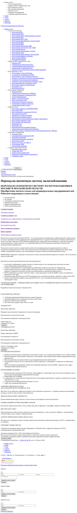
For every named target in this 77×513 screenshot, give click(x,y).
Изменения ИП (17, 92)
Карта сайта (33, 465)
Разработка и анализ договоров (22, 115)
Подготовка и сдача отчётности (22, 73)
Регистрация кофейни (19, 58)
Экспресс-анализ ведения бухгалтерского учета (27, 81)
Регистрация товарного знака (21, 120)
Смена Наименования (19, 97)
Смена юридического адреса (21, 105)
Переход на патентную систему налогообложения (28, 78)
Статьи (7, 19)
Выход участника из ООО (20, 98)
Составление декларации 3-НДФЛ (23, 75)
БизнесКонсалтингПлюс (16, 26)
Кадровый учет (17, 86)
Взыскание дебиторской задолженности (25, 154)
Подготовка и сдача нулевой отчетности (25, 76)
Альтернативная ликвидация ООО (23, 66)
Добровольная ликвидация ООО (22, 64)
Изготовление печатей (19, 114)
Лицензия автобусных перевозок (22, 139)
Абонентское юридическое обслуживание (25, 129)
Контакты (8, 22)
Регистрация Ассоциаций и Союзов (23, 51)
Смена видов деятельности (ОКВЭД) (24, 93)
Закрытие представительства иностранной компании (29, 70)
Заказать (4, 325)
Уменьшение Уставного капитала (22, 103)
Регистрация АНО (18, 53)
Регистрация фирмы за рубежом (22, 56)
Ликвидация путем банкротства (22, 68)
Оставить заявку (6, 438)
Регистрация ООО (18, 34)
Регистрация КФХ (18, 42)
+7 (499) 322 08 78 (6, 169)
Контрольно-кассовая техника (21, 117)
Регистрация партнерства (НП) (22, 46)
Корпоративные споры (19, 149)
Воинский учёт (17, 124)
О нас (6, 17)
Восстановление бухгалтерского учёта (24, 83)
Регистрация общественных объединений (25, 54)
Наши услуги (9, 29)
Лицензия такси (17, 134)
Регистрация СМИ (18, 144)
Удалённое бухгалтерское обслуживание (25, 80)
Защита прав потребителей (20, 153)
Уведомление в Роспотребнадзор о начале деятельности (30, 119)
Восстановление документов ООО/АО (24, 112)
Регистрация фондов (18, 49)
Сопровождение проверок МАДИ (23, 136)
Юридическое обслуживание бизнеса (24, 127)
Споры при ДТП (17, 151)
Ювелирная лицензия (19, 137)
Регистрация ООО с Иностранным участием (26, 36)
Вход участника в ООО (19, 100)
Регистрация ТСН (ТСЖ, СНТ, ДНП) (24, 47)
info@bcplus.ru (7, 458)
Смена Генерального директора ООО (24, 95)
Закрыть (4, 482)
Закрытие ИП (16, 63)
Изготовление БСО (18, 88)
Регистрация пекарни (19, 59)
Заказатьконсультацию (17, 168)
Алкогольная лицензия (19, 146)
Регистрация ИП (17, 32)
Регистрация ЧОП (18, 37)
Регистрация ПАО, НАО (20, 39)
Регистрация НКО (18, 44)
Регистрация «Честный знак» (21, 122)
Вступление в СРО (18, 141)
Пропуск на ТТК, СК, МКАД (21, 142)
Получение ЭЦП (17, 110)
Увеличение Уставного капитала (22, 102)
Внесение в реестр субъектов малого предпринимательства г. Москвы (34, 130)
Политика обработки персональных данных (15, 465)
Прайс (7, 16)
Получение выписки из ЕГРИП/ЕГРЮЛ (25, 108)
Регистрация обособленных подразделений (26, 41)
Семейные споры (17, 156)
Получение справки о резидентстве (23, 85)
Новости (7, 21)
